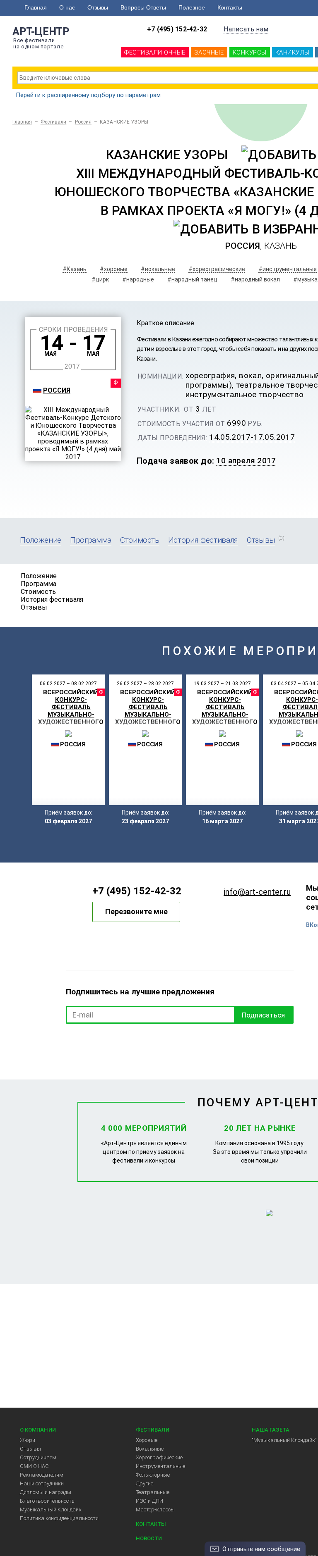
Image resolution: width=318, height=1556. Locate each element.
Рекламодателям (41, 1475)
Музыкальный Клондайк (51, 1509)
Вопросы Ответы (143, 7)
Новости (149, 1538)
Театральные (152, 1492)
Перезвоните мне (136, 911)
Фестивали (54, 122)
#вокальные (158, 269)
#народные (138, 279)
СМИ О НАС (34, 1466)
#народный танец (192, 279)
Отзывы (97, 7)
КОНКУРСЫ (250, 52)
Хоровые (146, 1440)
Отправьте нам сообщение (261, 1549)
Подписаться (263, 1015)
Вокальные (150, 1449)
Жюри (27, 1440)
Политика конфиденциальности (59, 1518)
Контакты (229, 7)
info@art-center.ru (257, 892)
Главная (35, 7)
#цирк (100, 279)
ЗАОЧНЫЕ (209, 52)
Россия (83, 122)
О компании (38, 1430)
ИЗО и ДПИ (149, 1501)
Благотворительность (47, 1501)
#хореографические (216, 269)
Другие (144, 1483)
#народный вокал (255, 279)
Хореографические (159, 1457)
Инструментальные (160, 1466)
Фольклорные (153, 1475)
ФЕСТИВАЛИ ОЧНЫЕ (155, 52)
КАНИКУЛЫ (292, 52)
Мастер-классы (155, 1509)
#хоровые (114, 269)
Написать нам (246, 29)
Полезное (191, 7)
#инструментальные (287, 269)
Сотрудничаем (38, 1457)
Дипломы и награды (45, 1492)
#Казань (75, 269)
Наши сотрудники (42, 1483)
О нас (67, 7)
